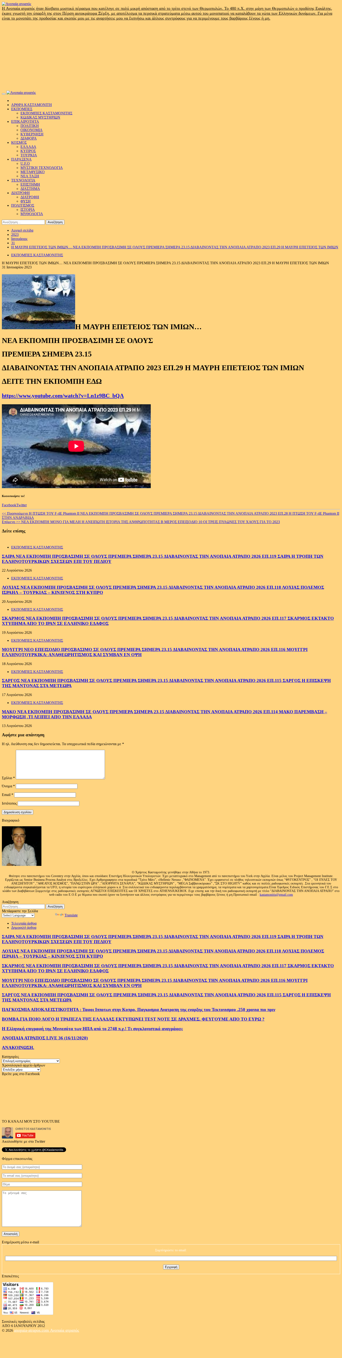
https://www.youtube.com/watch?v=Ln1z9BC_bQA (63, 396)
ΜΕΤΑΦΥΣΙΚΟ (32, 172)
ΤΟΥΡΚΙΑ (28, 155)
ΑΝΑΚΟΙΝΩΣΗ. (18, 1047)
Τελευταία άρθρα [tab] (24, 923)
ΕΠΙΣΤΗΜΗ (30, 184)
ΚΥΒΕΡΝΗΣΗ (32, 134)
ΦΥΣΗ (25, 201)
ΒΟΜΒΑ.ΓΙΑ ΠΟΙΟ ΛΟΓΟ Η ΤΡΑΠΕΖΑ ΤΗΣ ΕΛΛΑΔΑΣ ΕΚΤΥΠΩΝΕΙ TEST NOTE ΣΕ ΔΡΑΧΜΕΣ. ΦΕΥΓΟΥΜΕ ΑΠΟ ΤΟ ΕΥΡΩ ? (133, 1019)
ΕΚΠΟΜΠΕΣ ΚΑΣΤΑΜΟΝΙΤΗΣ (46, 113)
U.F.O (25, 163)
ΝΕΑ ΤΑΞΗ (29, 176)
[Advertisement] (171, 55)
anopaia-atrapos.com (32, 1330)
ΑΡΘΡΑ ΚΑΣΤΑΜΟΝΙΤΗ (31, 105)
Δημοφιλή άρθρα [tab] (23, 927)
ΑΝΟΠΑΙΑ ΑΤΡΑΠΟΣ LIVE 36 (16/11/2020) (45, 1038)
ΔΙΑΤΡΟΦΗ (20, 193)
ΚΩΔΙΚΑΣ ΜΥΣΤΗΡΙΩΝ (40, 117)
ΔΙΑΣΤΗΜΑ (30, 189)
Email (7, 795)
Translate (71, 915)
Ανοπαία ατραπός (64, 1330)
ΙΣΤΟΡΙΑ (27, 210)
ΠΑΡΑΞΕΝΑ (21, 159)
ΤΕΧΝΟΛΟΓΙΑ (23, 180)
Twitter (21, 505)
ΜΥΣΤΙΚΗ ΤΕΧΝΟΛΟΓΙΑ (41, 168)
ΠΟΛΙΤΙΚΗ (29, 126)
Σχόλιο (8, 778)
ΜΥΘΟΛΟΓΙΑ (31, 214)
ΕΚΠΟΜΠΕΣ (21, 109)
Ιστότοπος (9, 803)
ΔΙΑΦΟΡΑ (28, 138)
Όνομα (8, 786)
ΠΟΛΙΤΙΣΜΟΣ (22, 205)
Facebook (9, 505)
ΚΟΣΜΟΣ (19, 142)
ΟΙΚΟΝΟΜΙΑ (31, 130)
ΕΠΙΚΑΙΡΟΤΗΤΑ (25, 121)
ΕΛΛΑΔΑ (28, 147)
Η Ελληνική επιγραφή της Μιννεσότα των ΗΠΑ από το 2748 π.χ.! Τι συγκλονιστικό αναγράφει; (92, 1028)
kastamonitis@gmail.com (276, 894)
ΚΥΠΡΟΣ (28, 151)
